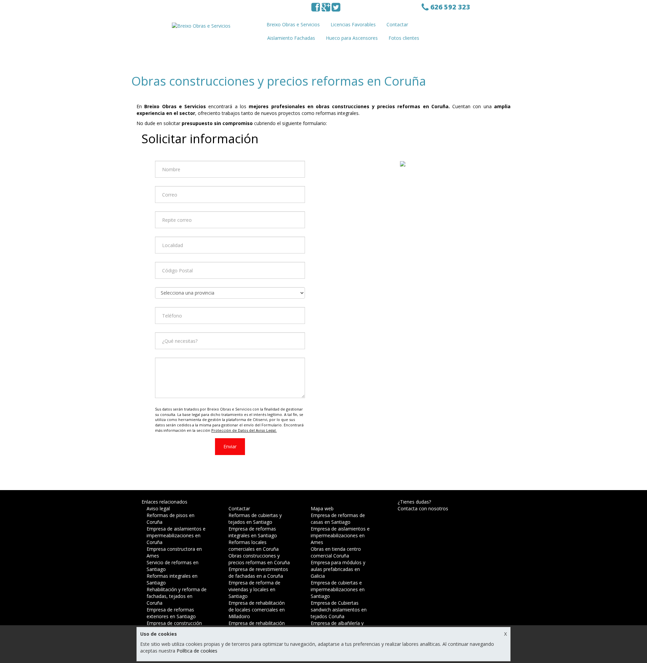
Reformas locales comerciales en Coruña (253, 545)
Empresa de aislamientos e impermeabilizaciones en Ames (340, 535)
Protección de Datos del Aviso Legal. (244, 430)
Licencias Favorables (353, 24)
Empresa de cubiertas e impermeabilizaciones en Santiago (338, 589)
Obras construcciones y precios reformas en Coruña (259, 559)
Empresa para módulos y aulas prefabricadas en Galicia (338, 569)
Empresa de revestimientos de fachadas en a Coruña (258, 572)
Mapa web (322, 508)
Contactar (397, 24)
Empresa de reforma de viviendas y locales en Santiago (254, 589)
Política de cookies (197, 650)
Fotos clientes (404, 38)
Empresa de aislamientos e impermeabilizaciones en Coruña (176, 535)
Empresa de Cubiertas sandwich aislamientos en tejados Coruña (339, 610)
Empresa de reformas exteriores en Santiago (171, 613)
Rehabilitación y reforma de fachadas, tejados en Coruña (177, 596)
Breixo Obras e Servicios (293, 24)
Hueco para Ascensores (352, 38)
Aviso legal (158, 508)
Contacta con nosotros (423, 508)
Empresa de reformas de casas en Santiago (338, 518)
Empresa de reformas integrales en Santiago (252, 532)
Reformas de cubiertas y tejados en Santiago (255, 518)
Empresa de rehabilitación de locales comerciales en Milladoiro (256, 610)
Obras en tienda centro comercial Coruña (336, 552)
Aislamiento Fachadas (291, 38)
